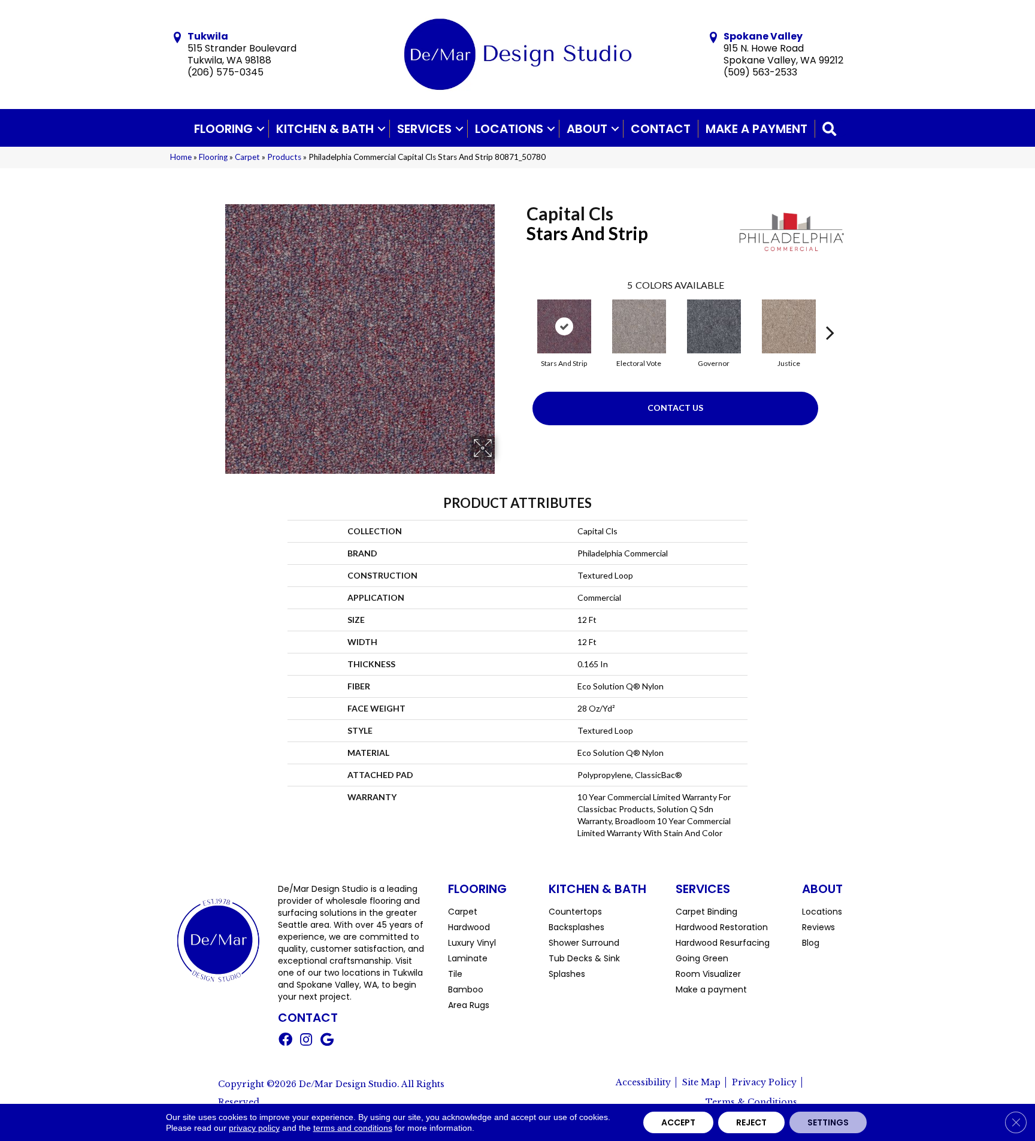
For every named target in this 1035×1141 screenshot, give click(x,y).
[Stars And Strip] (564, 326)
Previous (520, 314)
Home (181, 157)
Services (424, 128)
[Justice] (789, 326)
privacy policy (254, 1128)
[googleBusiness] (327, 1041)
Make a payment (756, 128)
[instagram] (306, 1041)
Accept (678, 1122)
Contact (661, 128)
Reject (751, 1122)
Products (284, 157)
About (587, 128)
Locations (509, 128)
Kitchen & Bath (325, 128)
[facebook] (285, 1041)
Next (830, 314)
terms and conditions (352, 1128)
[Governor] (714, 326)
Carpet (247, 157)
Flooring (223, 128)
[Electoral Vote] (639, 326)
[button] (260, 129)
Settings (828, 1122)
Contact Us (675, 407)
